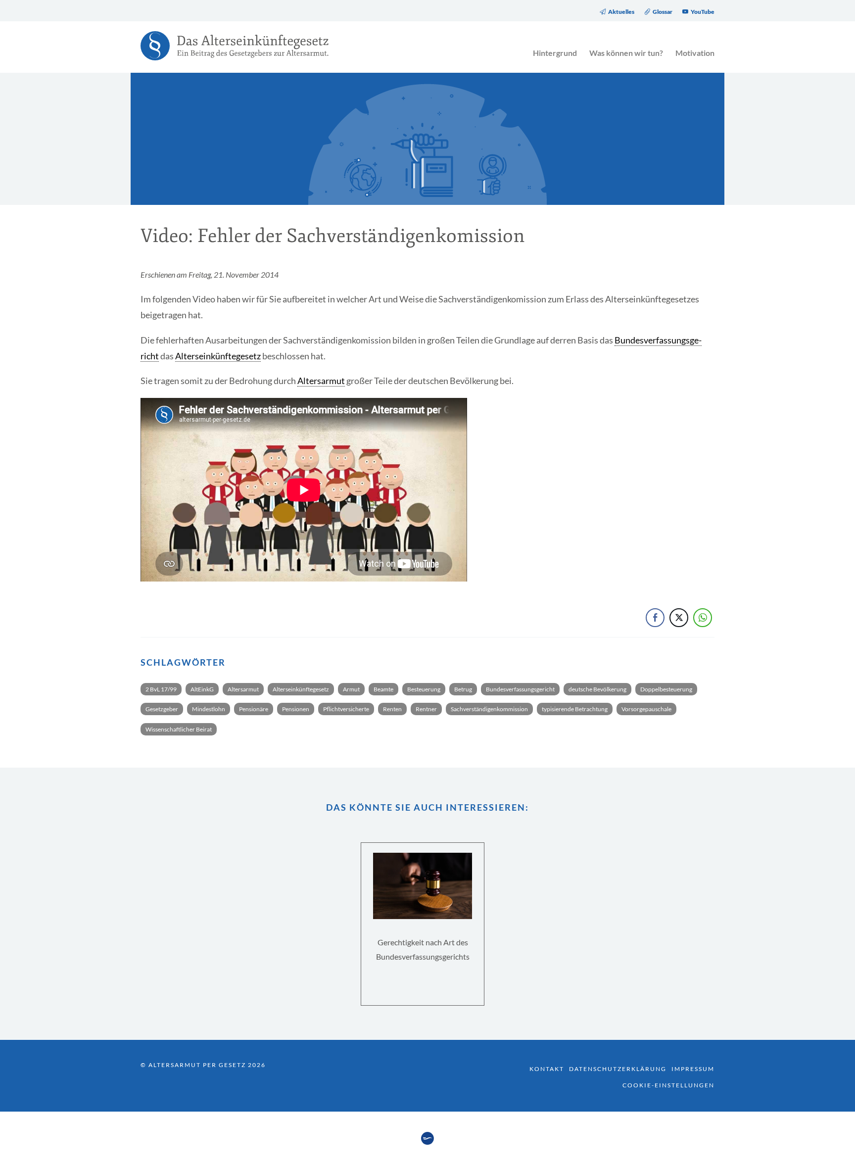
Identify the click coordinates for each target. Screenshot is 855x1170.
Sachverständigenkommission (489, 709)
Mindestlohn (208, 709)
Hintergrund (555, 52)
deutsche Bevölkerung (597, 689)
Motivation (694, 52)
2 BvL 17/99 (161, 689)
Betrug (463, 689)
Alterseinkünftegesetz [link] (218, 355)
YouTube (702, 11)
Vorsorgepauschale (646, 709)
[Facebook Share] (655, 617)
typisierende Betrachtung (575, 709)
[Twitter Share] (678, 617)
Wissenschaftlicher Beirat (178, 729)
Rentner (426, 709)
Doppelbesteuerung (666, 689)
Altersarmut (243, 689)
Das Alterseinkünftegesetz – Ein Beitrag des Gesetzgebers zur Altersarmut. (230, 52)
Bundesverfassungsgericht (520, 689)
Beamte (383, 689)
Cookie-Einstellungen (668, 1085)
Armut (351, 689)
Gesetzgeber (161, 709)
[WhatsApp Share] (702, 617)
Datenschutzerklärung (617, 1068)
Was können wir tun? (626, 52)
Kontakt (546, 1068)
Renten (392, 709)
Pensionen (295, 709)
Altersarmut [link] (321, 380)
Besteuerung (423, 689)
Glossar (662, 11)
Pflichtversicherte (346, 709)
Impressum (692, 1068)
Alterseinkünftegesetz (301, 689)
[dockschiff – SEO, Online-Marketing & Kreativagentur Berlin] (427, 1141)
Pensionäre (253, 709)
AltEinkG (202, 689)
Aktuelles (621, 11)
